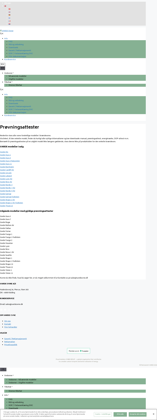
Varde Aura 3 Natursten (10, 161)
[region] (78, 414)
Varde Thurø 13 (6, 205)
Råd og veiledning (16, 44)
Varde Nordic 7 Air (7, 188)
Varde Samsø (5, 194)
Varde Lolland (6, 176)
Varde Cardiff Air (7, 170)
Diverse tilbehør (15, 85)
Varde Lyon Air (6, 179)
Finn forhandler (10, 327)
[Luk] (153, 414)
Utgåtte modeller (16, 79)
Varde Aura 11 (6, 164)
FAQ (10, 41)
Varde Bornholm (7, 167)
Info (6, 38)
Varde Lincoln (6, 173)
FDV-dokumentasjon (17, 56)
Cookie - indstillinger (103, 414)
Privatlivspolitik (10, 344)
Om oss (7, 3)
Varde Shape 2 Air (7, 200)
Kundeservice (10, 59)
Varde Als (4, 152)
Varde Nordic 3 (6, 185)
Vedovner (8, 73)
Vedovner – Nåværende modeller (22, 379)
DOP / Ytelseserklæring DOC (21, 53)
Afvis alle (120, 414)
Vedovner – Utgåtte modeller (21, 382)
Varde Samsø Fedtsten (9, 197)
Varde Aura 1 (5, 155)
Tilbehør (7, 82)
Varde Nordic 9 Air (7, 191)
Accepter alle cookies (137, 414)
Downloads (13, 47)
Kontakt (7, 324)
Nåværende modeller (17, 76)
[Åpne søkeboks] (1, 33)
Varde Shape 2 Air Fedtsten (11, 203)
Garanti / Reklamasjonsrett (20, 50)
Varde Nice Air (6, 182)
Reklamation (9, 341)
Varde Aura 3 (5, 158)
